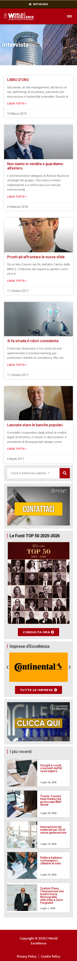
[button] (7, 667)
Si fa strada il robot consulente (33, 341)
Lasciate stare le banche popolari (35, 425)
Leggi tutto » (17, 103)
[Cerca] (65, 473)
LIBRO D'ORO (18, 80)
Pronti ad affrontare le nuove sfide (36, 257)
